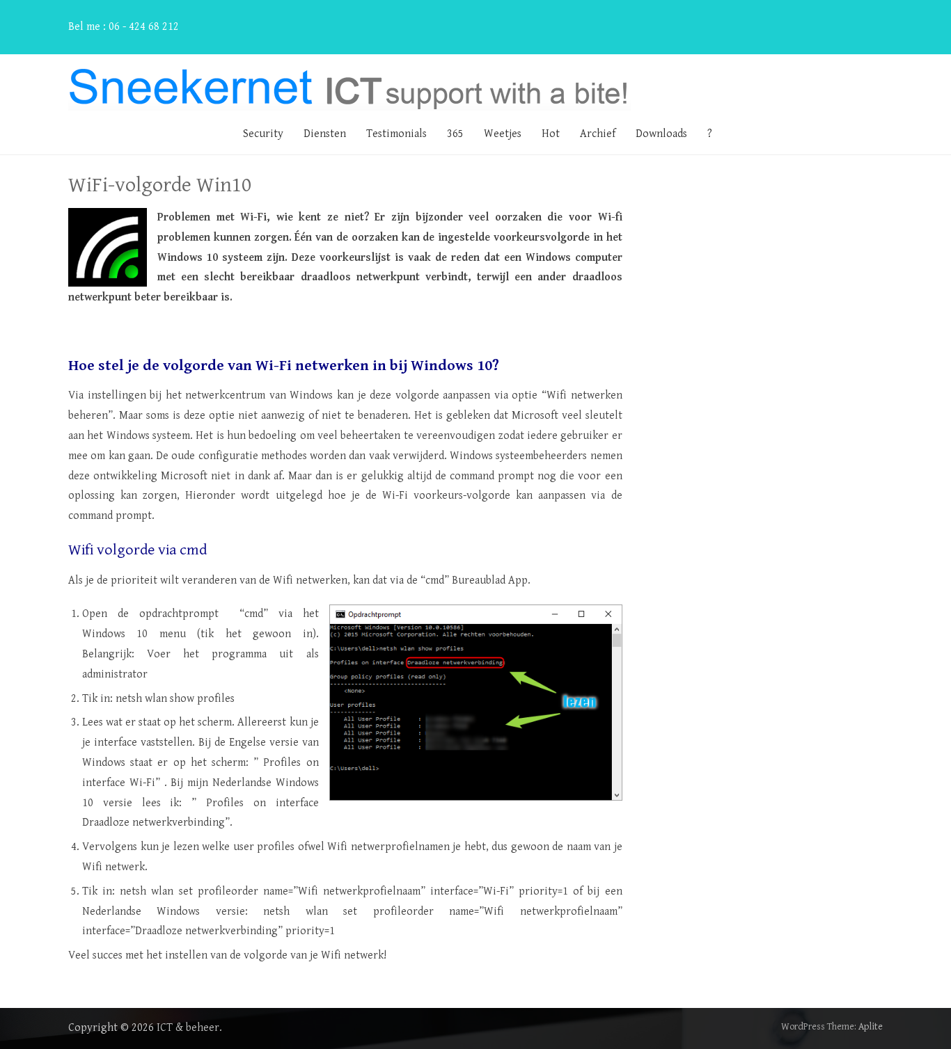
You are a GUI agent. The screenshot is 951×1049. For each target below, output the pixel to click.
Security (263, 134)
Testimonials (396, 134)
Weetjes (502, 134)
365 (455, 134)
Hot (551, 134)
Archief (597, 134)
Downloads (661, 134)
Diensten (325, 134)
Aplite (870, 1026)
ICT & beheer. (189, 1027)
